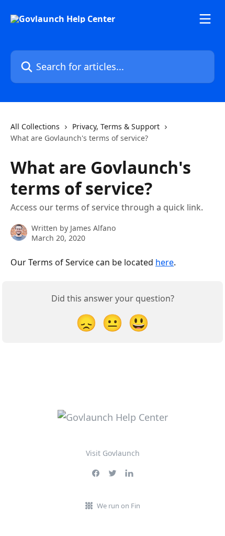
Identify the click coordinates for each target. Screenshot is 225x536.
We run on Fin (118, 505)
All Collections (35, 126)
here (164, 262)
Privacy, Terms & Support (116, 126)
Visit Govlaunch (113, 453)
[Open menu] (205, 19)
